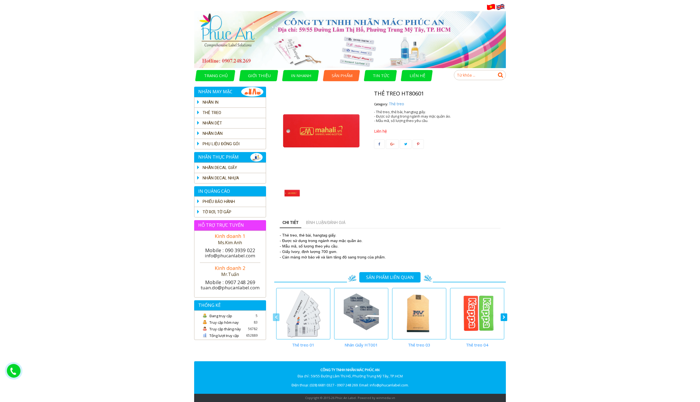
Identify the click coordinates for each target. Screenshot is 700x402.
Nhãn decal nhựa (221, 178)
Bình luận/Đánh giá (325, 222)
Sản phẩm (342, 75)
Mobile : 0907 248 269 (230, 282)
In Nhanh (301, 75)
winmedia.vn (385, 398)
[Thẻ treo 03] (419, 313)
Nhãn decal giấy (220, 167)
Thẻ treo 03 (419, 345)
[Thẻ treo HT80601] (292, 193)
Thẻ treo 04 (477, 345)
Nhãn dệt (212, 123)
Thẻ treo (212, 112)
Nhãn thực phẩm (218, 157)
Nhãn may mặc (215, 92)
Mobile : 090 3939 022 (230, 250)
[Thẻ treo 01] (303, 313)
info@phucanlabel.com (230, 255)
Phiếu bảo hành (219, 201)
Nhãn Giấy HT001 (361, 345)
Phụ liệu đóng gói (221, 143)
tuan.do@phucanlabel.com (230, 287)
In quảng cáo (214, 191)
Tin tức (381, 75)
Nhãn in (210, 102)
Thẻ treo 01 (303, 345)
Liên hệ (417, 75)
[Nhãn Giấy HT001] (361, 313)
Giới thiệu (259, 75)
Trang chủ (216, 75)
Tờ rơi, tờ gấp (217, 211)
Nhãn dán (213, 133)
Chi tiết (290, 222)
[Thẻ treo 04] (477, 313)
